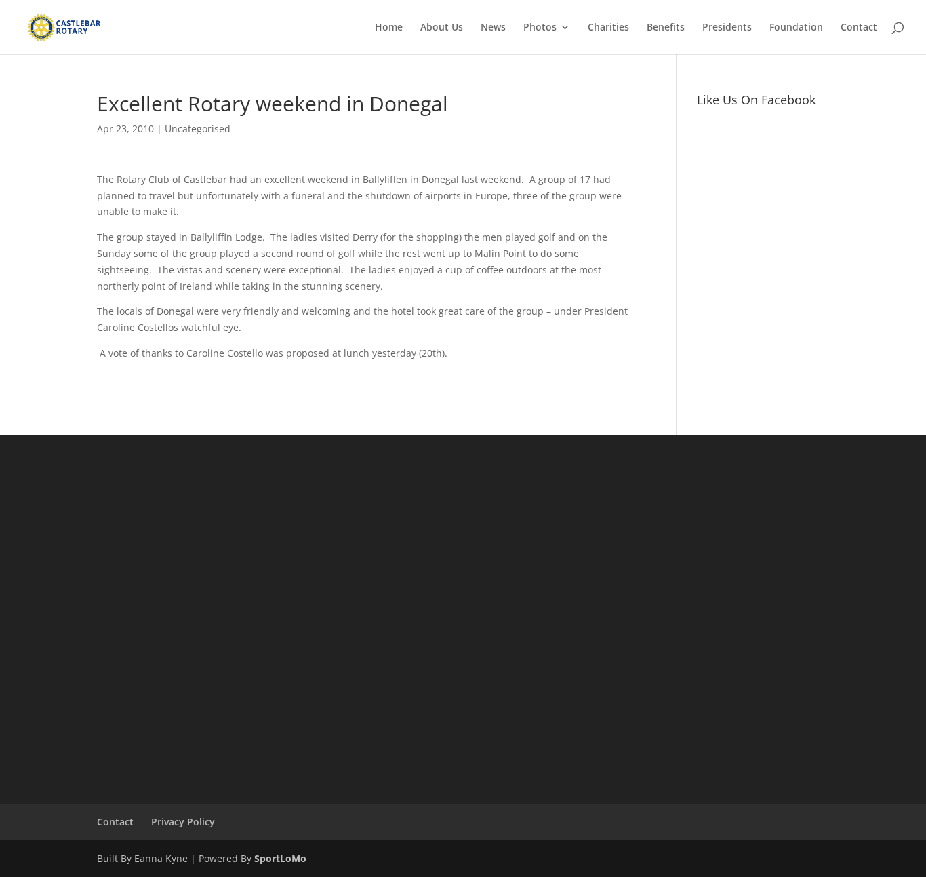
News (493, 27)
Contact (859, 27)
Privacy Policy (183, 821)
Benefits (666, 27)
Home (389, 27)
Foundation (796, 27)
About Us (441, 27)
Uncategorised (197, 128)
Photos (540, 27)
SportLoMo (280, 858)
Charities (608, 27)
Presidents (727, 27)
